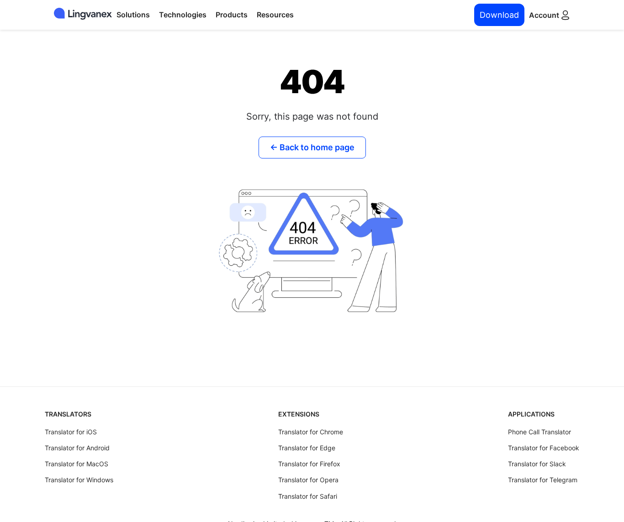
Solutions (133, 14)
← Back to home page (312, 147)
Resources (275, 14)
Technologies (182, 14)
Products (232, 14)
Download (499, 15)
